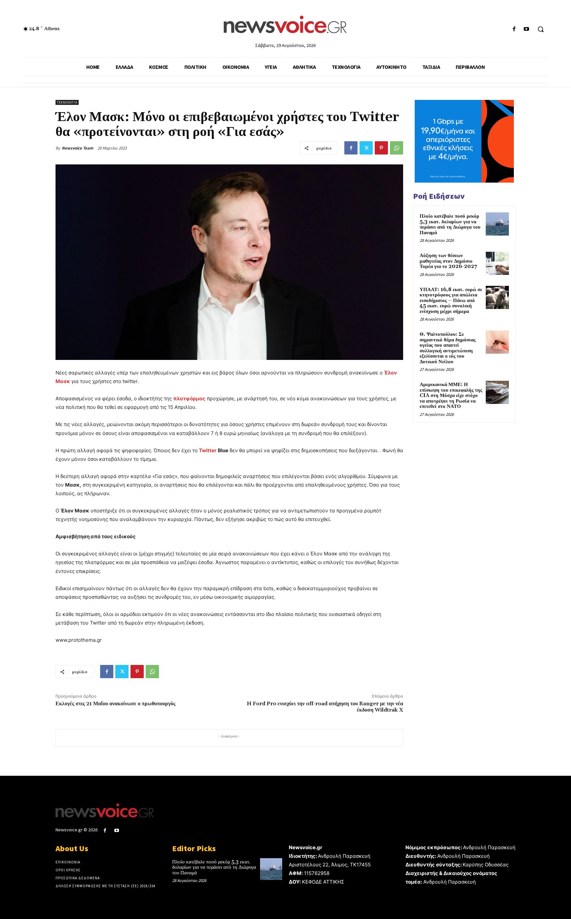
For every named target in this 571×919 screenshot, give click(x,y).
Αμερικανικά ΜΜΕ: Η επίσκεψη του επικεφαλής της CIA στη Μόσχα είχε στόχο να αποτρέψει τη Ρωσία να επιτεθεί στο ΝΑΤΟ (451, 395)
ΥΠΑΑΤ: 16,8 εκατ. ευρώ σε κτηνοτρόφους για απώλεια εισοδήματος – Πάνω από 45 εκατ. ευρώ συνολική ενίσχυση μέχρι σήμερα (451, 300)
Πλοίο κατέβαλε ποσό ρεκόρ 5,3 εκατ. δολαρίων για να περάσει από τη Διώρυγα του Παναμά (450, 224)
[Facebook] (514, 29)
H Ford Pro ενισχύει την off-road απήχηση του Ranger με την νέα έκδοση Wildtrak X (325, 706)
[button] (541, 29)
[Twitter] (366, 147)
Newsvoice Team (77, 148)
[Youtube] (526, 29)
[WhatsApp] (396, 147)
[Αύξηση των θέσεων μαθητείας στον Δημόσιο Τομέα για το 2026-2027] (497, 263)
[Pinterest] (381, 147)
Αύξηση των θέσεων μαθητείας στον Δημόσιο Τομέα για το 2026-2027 (448, 261)
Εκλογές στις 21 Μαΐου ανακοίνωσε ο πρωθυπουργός (115, 703)
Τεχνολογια (67, 102)
